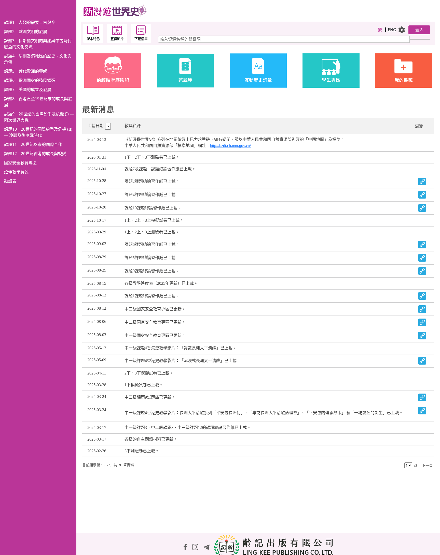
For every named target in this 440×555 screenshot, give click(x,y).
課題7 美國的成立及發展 (27, 89)
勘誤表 (10, 181)
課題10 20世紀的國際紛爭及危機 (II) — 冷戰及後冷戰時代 (38, 132)
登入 (419, 30)
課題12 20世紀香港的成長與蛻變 (35, 153)
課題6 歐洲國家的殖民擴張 (29, 80)
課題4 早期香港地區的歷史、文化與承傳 (38, 59)
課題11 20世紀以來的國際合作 (33, 144)
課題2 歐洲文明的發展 (25, 31)
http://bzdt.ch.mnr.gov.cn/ (230, 145)
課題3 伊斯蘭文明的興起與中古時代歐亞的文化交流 (38, 44)
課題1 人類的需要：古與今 (29, 22)
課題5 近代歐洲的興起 (25, 71)
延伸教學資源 (16, 172)
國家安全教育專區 (20, 163)
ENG (392, 30)
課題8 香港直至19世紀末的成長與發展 (38, 102)
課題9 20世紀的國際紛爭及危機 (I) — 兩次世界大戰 (39, 117)
